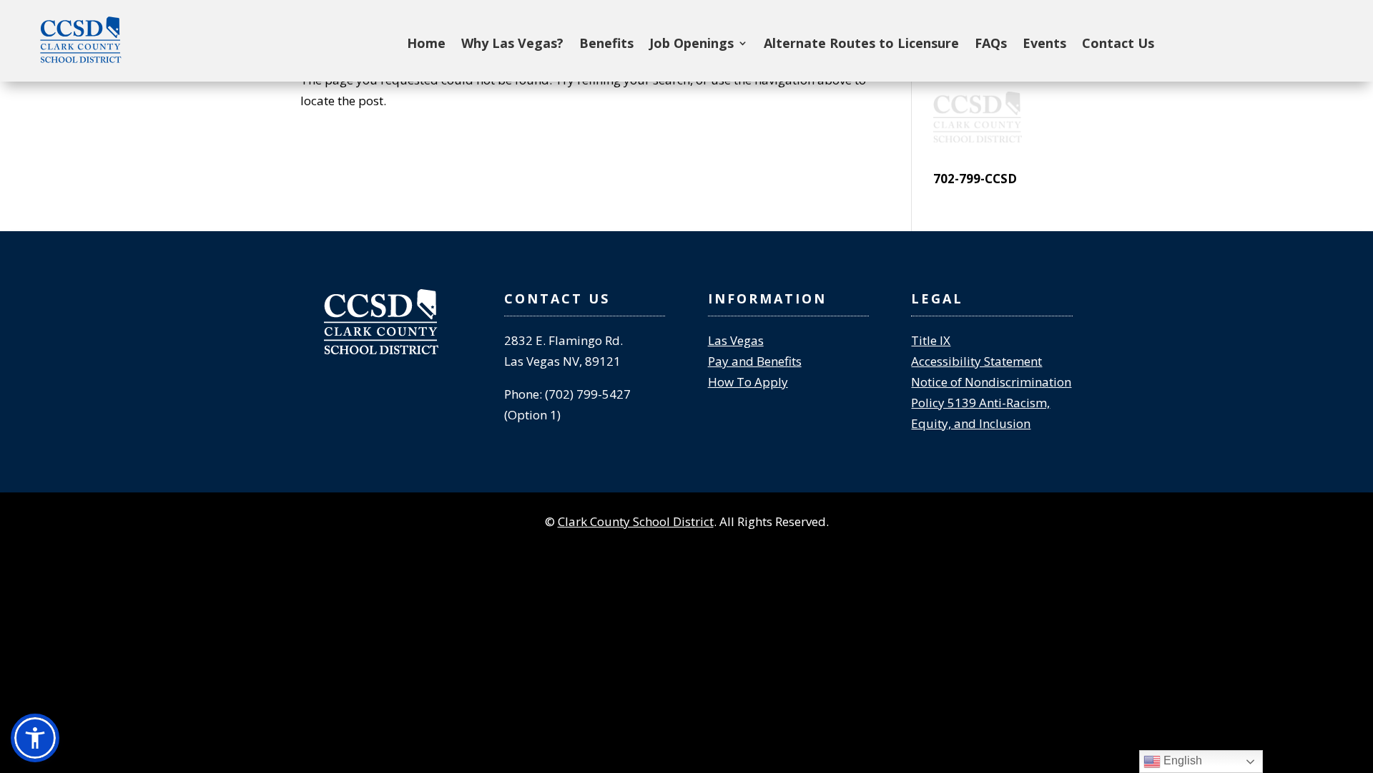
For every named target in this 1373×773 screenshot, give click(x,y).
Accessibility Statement (976, 361)
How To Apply (748, 382)
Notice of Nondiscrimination (991, 382)
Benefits (606, 45)
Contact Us (1118, 45)
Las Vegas (736, 340)
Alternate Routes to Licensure (861, 45)
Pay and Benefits (755, 361)
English (1181, 760)
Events (1044, 45)
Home (426, 45)
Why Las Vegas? (512, 45)
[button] (35, 738)
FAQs (991, 45)
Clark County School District (636, 521)
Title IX (930, 340)
